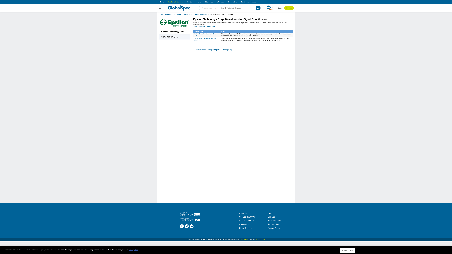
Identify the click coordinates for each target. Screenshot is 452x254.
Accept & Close (347, 250)
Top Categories (274, 221)
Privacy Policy (274, 228)
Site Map (271, 217)
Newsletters (232, 2)
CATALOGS (188, 14)
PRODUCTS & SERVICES (173, 14)
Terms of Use (273, 224)
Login (280, 8)
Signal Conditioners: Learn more (204, 26)
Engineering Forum (248, 2)
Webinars (220, 2)
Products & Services (175, 2)
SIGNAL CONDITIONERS (202, 14)
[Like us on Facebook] (182, 226)
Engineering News (194, 2)
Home (161, 2)
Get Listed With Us (247, 217)
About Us (243, 213)
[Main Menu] (160, 8)
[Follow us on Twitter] (187, 226)
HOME (161, 14)
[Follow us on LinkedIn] (192, 226)
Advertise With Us (246, 221)
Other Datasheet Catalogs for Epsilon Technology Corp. (214, 50)
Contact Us (243, 224)
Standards (209, 2)
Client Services (245, 228)
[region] (226, 250)
